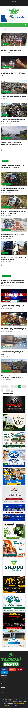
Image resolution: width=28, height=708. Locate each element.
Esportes (3, 683)
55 (9, 390)
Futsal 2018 (5, 44)
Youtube (20, 669)
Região (2, 679)
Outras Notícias (4, 681)
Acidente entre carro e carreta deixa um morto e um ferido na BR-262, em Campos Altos (13, 282)
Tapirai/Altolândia (5, 692)
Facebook (4, 669)
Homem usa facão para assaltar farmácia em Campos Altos (13, 97)
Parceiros (3, 694)
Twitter (4, 672)
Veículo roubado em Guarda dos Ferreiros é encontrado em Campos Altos (13, 189)
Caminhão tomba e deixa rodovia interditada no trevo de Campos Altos (12, 143)
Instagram (12, 669)
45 (25, 386)
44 (22, 386)
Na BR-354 (5, 160)
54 (6, 390)
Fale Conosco (13, 1)
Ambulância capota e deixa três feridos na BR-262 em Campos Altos (13, 212)
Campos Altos (6, 67)
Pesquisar (3, 25)
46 (2, 390)
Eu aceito (17, 705)
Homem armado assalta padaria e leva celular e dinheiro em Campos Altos (12, 306)
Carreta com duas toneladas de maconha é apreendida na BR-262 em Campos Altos (14, 329)
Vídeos (2, 697)
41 (14, 386)
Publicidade (3, 677)
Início (2, 29)
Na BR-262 (5, 114)
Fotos (2, 696)
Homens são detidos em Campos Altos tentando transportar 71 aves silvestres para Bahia (14, 353)
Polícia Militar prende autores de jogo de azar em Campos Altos (13, 235)
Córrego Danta (6, 183)
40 (12, 386)
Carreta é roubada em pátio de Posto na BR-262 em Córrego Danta (14, 258)
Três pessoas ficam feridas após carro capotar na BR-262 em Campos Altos (12, 376)
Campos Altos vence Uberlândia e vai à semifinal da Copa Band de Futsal (12, 49)
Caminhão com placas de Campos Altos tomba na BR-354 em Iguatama (12, 166)
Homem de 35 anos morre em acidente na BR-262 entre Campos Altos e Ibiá (13, 120)
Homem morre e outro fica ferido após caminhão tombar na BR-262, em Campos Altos (13, 73)
